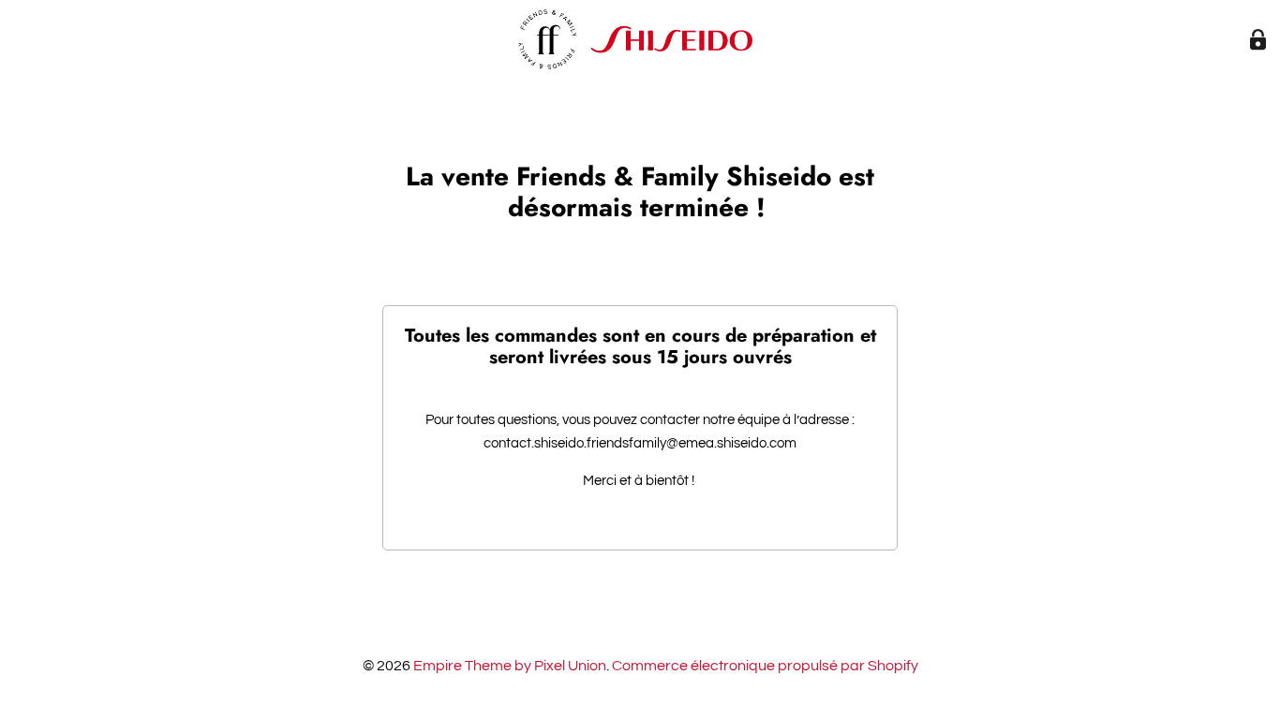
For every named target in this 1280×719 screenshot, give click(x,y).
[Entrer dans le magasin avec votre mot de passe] (1258, 40)
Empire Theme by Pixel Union (509, 665)
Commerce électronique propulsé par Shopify (765, 665)
